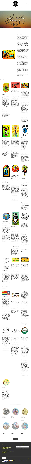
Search (3, 446)
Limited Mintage (5, 448)
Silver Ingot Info (5, 451)
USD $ (3, 458)
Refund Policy (4, 452)
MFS (22, 460)
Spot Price (7, 446)
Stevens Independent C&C (6, 447)
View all (15, 439)
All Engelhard (11, 451)
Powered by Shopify (26, 460)
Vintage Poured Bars (5, 449)
